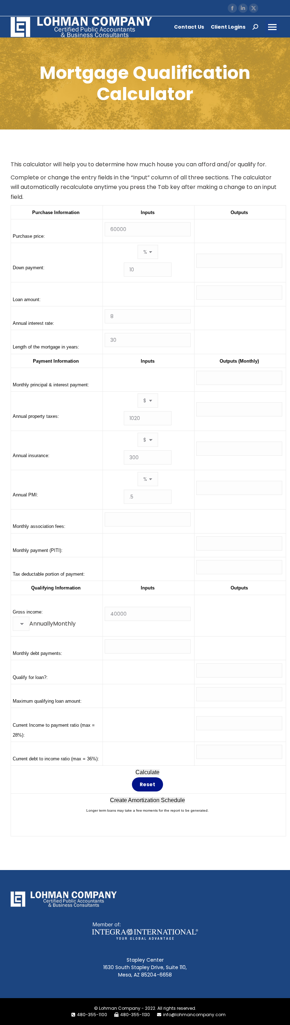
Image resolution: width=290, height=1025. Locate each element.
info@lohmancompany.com (194, 1015)
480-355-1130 (135, 1015)
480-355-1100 (92, 1015)
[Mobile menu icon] (272, 27)
